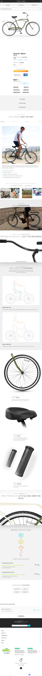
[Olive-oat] (21, 62)
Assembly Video (26, 92)
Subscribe (28, 625)
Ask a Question (37, 610)
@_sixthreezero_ (33, 183)
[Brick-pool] (20, 62)
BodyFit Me (25, 83)
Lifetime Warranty (34, 5)
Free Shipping (8, 5)
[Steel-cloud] (23, 62)
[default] (29, 674)
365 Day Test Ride (21, 5)
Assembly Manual (16, 92)
